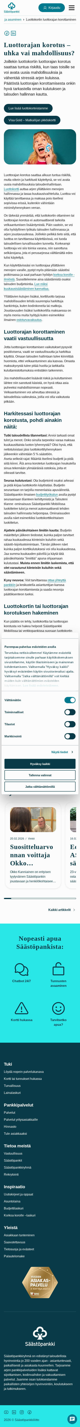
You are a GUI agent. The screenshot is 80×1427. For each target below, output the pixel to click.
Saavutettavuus (14, 1242)
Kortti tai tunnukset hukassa (23, 1078)
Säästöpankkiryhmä (17, 1167)
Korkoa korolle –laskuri (20, 1215)
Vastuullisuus (13, 1153)
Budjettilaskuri (13, 1208)
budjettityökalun (47, 494)
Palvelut (9, 1112)
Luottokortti (11, 189)
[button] (72, 1419)
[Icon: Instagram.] (21, 1412)
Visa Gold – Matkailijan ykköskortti (32, 120)
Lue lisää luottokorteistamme (28, 108)
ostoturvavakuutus (29, 319)
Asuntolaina (12, 1201)
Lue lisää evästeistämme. (41, 685)
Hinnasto (10, 1126)
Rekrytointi (11, 1174)
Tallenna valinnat (40, 775)
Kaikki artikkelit (59, 910)
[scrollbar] (40, 898)
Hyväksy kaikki (40, 763)
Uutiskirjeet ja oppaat (18, 1194)
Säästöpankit (13, 1160)
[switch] (70, 712)
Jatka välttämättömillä (40, 786)
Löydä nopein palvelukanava (24, 1071)
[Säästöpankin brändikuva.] (6, 1412)
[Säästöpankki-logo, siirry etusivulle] (11, 7)
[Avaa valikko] (71, 8)
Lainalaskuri (12, 1092)
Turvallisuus (12, 1085)
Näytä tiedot (59, 752)
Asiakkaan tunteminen (19, 1235)
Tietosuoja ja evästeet (19, 1249)
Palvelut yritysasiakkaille (21, 1119)
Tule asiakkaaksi (15, 1133)
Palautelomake (14, 1256)
